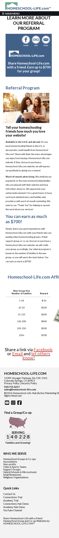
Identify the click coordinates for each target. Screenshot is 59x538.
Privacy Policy (11, 383)
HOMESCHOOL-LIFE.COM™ (19, 523)
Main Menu (12, 13)
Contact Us (9, 494)
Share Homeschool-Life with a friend (22, 518)
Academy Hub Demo (14, 507)
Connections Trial (12, 497)
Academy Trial (10, 500)
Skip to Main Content (35, 395)
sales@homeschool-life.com (20, 389)
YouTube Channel (12, 510)
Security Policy (29, 383)
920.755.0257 (12, 386)
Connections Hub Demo (16, 503)
